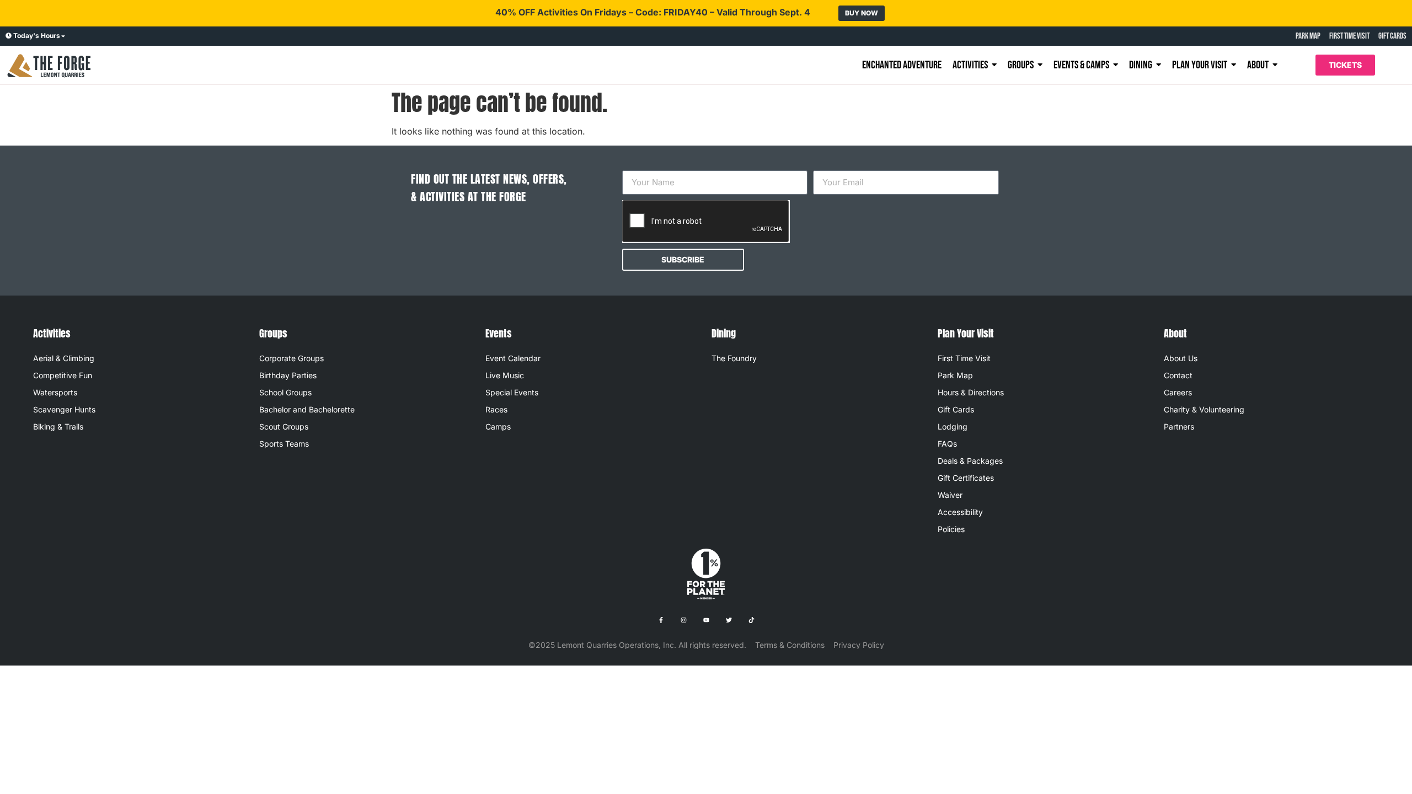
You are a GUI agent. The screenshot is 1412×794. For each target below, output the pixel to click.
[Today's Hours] (9, 36)
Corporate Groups (291, 358)
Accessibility (960, 512)
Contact (1178, 375)
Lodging (952, 426)
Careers (1178, 392)
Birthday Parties (288, 375)
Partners (1179, 426)
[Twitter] (729, 620)
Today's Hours (36, 35)
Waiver (950, 495)
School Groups (285, 392)
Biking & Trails (58, 426)
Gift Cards (956, 409)
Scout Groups (283, 426)
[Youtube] (706, 620)
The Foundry (734, 358)
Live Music (504, 375)
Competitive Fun (62, 375)
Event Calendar (513, 358)
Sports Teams (284, 443)
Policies (951, 529)
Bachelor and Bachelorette (307, 409)
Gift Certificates (966, 477)
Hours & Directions (971, 392)
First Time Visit (964, 358)
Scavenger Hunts (64, 409)
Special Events (511, 392)
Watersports (55, 392)
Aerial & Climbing (63, 358)
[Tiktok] (751, 620)
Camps (498, 426)
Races (496, 409)
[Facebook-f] (661, 620)
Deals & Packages (970, 460)
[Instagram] (683, 620)
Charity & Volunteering (1204, 409)
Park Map (955, 375)
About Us (1180, 358)
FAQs (947, 443)
